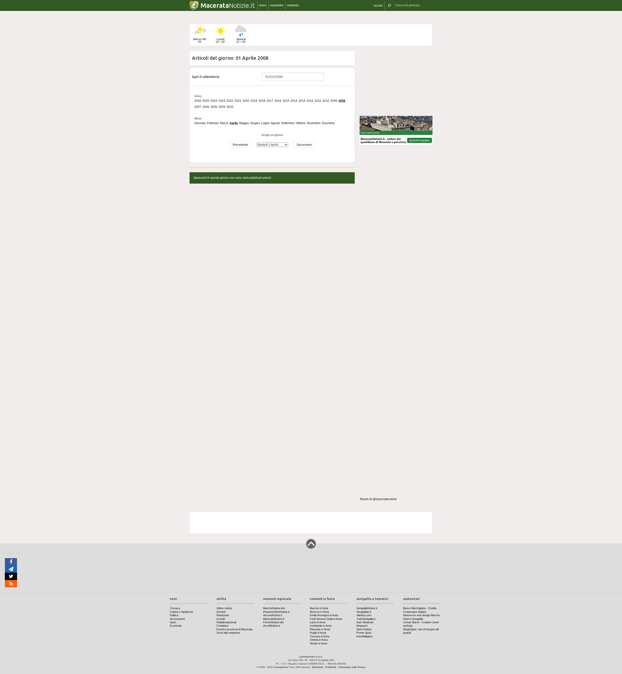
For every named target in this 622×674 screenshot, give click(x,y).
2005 (213, 107)
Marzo (224, 123)
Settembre (288, 123)
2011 (318, 100)
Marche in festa (319, 608)
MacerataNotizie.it (273, 618)
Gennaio (200, 123)
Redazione (222, 615)
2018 (262, 100)
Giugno (255, 123)
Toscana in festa (319, 636)
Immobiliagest (364, 636)
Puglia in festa (318, 632)
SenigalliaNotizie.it (366, 608)
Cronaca (175, 608)
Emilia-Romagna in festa (324, 615)
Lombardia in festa (320, 625)
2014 (294, 100)
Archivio (221, 611)
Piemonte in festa (320, 629)
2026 (197, 100)
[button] (378, 5)
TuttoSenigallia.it (365, 618)
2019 (254, 100)
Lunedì (220, 40)
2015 (286, 100)
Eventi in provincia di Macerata (234, 629)
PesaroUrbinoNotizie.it (276, 611)
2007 (197, 107)
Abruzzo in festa (319, 611)
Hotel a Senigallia (413, 618)
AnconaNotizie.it (272, 615)
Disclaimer (317, 667)
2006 (205, 107)
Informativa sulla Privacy (351, 667)
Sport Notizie (363, 629)
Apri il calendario (205, 77)
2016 (278, 100)
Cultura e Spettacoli (181, 611)
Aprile (234, 123)
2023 (221, 100)
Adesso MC (200, 40)
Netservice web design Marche (421, 615)
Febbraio (213, 123)
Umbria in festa (319, 639)
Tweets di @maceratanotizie (378, 499)
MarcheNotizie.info (274, 608)
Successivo (304, 144)
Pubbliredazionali (226, 622)
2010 (325, 100)
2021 (237, 100)
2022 (229, 100)
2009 (333, 100)
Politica (174, 615)
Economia (175, 625)
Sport (173, 622)
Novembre (314, 123)
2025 (205, 100)
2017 (270, 100)
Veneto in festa (318, 643)
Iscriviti (220, 618)
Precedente (240, 144)
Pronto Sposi (363, 632)
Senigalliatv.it (363, 611)
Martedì (241, 40)
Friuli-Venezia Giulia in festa (326, 618)
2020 (245, 100)
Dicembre (328, 123)
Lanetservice (281, 667)
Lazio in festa (317, 622)
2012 (310, 100)
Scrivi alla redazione (228, 632)
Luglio (265, 123)
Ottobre (301, 123)
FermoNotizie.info (273, 622)
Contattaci (222, 625)
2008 (341, 100)
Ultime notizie (224, 608)
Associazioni (177, 618)
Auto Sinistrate (364, 622)
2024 (213, 100)
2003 (229, 107)
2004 (221, 107)
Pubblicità (330, 667)
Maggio (244, 123)
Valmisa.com (363, 615)
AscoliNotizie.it (271, 625)
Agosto (275, 123)
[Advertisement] (396, 81)
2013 (302, 100)
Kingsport (362, 625)
